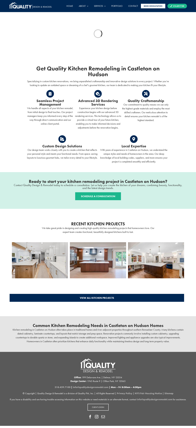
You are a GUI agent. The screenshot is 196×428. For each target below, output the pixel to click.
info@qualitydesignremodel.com (90, 387)
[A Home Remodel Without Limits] (40, 244)
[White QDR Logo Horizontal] (30, 3)
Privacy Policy (124, 393)
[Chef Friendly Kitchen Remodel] (156, 244)
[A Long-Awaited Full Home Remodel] (98, 244)
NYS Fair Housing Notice (148, 393)
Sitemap (168, 393)
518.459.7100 (62, 387)
